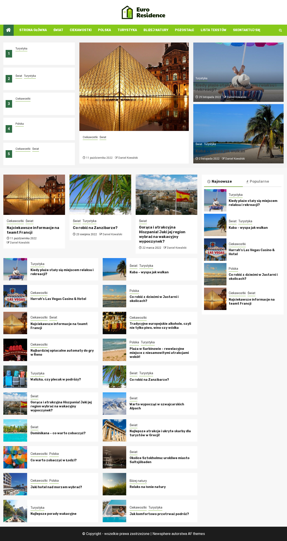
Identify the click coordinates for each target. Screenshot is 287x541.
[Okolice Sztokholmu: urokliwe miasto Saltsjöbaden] (114, 457)
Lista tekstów (213, 30)
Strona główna (33, 30)
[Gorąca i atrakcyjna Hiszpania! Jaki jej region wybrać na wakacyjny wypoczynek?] (166, 195)
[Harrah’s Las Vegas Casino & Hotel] (15, 296)
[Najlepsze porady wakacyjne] (15, 511)
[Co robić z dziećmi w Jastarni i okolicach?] (114, 296)
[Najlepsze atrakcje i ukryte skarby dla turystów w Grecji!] (114, 430)
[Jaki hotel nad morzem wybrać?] (15, 484)
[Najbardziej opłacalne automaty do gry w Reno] (15, 350)
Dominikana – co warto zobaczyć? (58, 433)
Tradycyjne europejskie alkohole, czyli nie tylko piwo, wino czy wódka (160, 326)
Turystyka (127, 30)
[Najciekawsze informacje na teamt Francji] (134, 87)
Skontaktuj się (246, 30)
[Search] (280, 30)
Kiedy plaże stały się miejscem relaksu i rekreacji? (39, 56)
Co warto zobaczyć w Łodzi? (53, 460)
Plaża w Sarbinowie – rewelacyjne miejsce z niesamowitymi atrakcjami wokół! (159, 353)
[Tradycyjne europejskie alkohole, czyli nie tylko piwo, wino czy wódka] (114, 323)
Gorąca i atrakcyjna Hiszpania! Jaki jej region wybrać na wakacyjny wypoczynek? (162, 234)
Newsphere (161, 534)
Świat (58, 30)
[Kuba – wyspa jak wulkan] (114, 269)
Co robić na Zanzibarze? (95, 228)
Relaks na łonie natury (148, 487)
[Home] (8, 30)
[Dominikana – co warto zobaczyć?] (15, 430)
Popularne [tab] (259, 181)
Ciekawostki (80, 30)
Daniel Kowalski (128, 157)
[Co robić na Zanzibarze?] (100, 195)
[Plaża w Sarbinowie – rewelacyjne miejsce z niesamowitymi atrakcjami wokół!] (114, 350)
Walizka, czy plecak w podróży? (55, 379)
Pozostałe (184, 30)
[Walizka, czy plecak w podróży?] (15, 377)
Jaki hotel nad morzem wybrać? (56, 487)
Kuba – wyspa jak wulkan (34, 81)
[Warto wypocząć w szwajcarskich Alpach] (114, 403)
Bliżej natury (156, 30)
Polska (104, 30)
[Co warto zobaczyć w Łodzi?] (15, 457)
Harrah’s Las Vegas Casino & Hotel (58, 299)
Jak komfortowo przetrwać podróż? (159, 514)
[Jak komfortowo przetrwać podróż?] (114, 511)
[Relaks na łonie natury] (114, 484)
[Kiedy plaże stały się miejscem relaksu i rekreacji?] (15, 269)
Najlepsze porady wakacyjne (53, 514)
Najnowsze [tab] (222, 181)
